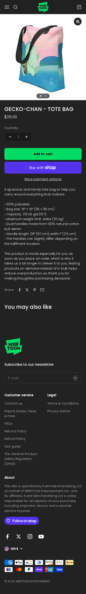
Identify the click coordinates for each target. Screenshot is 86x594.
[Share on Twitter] (27, 290)
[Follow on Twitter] (19, 537)
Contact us (13, 403)
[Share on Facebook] (19, 290)
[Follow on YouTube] (41, 537)
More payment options (43, 179)
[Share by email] (42, 290)
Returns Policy (15, 431)
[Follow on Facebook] (7, 537)
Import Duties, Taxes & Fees (20, 413)
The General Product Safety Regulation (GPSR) (20, 459)
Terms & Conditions (63, 403)
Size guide (12, 446)
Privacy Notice (58, 411)
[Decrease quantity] (10, 136)
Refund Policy (15, 439)
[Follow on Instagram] (30, 537)
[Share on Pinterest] (34, 290)
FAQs (8, 423)
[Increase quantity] (26, 136)
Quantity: (11, 128)
